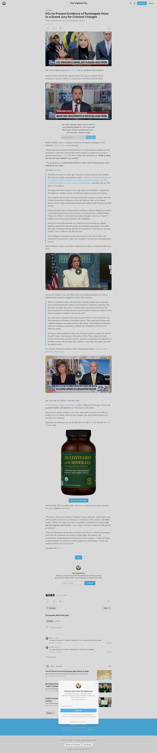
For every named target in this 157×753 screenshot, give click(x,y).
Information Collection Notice (78, 716)
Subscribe (78, 710)
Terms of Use (87, 714)
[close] (95, 683)
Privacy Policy (92, 716)
